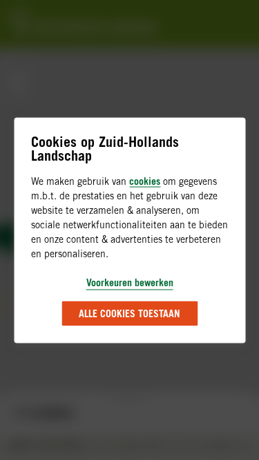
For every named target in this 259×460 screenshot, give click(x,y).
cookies (144, 180)
